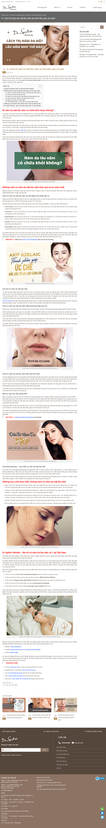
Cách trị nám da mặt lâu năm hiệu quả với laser (21, 98)
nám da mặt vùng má (29, 670)
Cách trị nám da (7, 301)
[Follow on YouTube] (101, 1)
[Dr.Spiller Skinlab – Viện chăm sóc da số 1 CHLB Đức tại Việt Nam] (9, 7)
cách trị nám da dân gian (30, 239)
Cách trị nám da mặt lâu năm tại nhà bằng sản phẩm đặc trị (24, 92)
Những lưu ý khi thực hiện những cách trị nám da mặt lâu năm (23, 103)
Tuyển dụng (97, 7)
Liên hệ (82, 7)
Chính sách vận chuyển (62, 764)
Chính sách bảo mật (61, 761)
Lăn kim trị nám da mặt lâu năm (16, 94)
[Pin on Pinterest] (13, 685)
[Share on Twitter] (7, 685)
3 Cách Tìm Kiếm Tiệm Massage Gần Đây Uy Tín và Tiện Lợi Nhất (90, 40)
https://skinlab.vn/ (16, 646)
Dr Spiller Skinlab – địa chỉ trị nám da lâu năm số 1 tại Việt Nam (23, 105)
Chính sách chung (61, 747)
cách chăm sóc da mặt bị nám (21, 678)
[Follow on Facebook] (98, 1)
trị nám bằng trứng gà (15, 673)
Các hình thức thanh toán (63, 754)
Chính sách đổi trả (61, 757)
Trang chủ (4, 15)
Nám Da (10, 72)
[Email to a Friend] (10, 685)
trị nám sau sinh (15, 667)
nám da (23, 130)
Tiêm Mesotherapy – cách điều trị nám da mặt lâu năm (23, 101)
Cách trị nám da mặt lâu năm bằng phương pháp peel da (24, 96)
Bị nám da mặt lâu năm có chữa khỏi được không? (19, 88)
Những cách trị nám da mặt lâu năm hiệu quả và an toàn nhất (22, 90)
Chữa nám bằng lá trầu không (24, 417)
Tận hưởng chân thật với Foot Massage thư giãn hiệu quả (91, 50)
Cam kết (59, 768)
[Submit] (102, 27)
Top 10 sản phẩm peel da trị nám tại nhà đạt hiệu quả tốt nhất (40, 717)
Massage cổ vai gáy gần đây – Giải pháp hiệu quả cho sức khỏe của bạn (91, 55)
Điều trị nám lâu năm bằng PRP (16, 100)
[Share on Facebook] (4, 685)
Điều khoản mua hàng (62, 750)
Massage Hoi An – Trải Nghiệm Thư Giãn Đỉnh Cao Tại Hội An (90, 45)
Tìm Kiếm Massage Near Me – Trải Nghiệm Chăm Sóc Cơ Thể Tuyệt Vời (91, 35)
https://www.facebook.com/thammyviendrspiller (26, 649)
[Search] (104, 1)
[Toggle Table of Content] (39, 86)
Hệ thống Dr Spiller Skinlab (93, 731)
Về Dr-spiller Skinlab (8, 731)
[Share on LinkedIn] (16, 685)
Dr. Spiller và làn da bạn (51, 731)
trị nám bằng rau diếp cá (16, 676)
